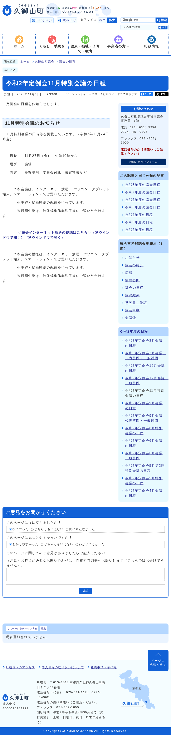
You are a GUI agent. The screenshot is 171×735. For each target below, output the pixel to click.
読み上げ (69, 20)
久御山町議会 (44, 61)
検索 (164, 20)
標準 (102, 20)
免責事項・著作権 (104, 667)
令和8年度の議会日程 (142, 185)
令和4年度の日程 (139, 215)
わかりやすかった (26, 544)
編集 (43, 628)
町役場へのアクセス (20, 667)
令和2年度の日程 (139, 230)
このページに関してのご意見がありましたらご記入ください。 (57, 553)
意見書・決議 (136, 302)
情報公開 (132, 280)
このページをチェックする (22, 628)
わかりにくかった (92, 544)
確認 (85, 590)
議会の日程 (67, 61)
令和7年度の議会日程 (142, 192)
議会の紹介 (134, 265)
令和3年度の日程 (139, 222)
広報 (128, 272)
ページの (158, 662)
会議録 (130, 317)
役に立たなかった (82, 529)
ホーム (25, 61)
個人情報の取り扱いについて (63, 667)
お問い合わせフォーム (143, 162)
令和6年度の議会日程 (142, 200)
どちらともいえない (48, 529)
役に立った (21, 529)
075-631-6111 (77, 692)
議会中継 (132, 310)
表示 (164, 27)
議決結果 (132, 295)
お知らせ (132, 257)
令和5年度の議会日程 (142, 207)
